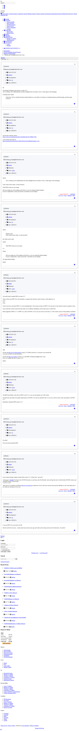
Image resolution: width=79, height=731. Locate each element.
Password (3, 546)
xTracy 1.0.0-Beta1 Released (10, 611)
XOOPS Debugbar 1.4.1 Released (11, 599)
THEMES (7, 35)
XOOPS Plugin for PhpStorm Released (12, 586)
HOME (7, 19)
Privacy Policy (11, 725)
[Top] (74, 103)
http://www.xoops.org (26, 485)
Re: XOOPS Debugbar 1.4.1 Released (12, 574)
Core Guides (7, 665)
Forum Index (5, 13)
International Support (56, 13)
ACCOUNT (8, 42)
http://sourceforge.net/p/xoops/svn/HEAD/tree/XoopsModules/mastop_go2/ (21, 141)
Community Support (22, 13)
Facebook (6, 713)
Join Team (6, 700)
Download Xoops (8, 673)
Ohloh (5, 719)
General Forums (13, 13)
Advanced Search (5, 561)
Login (8, 44)
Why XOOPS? (10, 23)
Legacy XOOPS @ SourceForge (12, 691)
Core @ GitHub (8, 686)
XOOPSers (6, 655)
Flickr (5, 716)
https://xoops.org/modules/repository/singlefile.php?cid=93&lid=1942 (19, 137)
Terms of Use (4, 725)
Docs (65, 195)
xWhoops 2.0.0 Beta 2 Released (11, 605)
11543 (13, 170)
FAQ (5, 664)
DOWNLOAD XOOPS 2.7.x (12, 48)
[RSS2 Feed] (34, 725)
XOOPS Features (11, 24)
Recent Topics (10, 33)
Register (9, 45)
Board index (7, 50)
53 (12, 80)
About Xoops (7, 650)
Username (3, 543)
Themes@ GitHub (8, 676)
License (9, 29)
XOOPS (7, 20)
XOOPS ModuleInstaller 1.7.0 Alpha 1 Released (14, 623)
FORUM (7, 30)
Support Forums (8, 678)
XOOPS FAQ (8, 41)
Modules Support (32, 13)
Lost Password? (44, 553)
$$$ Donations (7, 699)
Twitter (5, 720)
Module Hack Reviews (67, 13)
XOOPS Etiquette (8, 657)
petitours (10, 75)
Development (48, 13)
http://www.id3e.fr (12, 356)
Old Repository (10, 40)
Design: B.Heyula (39, 728)
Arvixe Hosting (25, 725)
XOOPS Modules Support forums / (12, 52)
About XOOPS (10, 22)
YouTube (6, 717)
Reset (9, 551)
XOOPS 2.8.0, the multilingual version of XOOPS (15, 617)
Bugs (74, 195)
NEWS (7, 34)
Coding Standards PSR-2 (10, 693)
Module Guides (7, 667)
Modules (70, 195)
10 (75, 501)
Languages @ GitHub (9, 677)
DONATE (72, 194)
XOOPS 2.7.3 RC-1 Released (10, 592)
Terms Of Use (10, 26)
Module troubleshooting (9, 53)
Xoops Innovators (8, 654)
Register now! (34, 553)
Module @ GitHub (11, 38)
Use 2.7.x (61, 195)
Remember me (6, 550)
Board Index (10, 31)
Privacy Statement (11, 27)
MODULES (8, 37)
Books (5, 663)
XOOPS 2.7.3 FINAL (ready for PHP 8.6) (13, 568)
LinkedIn (6, 715)
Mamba (10, 165)
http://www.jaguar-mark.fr (14, 352)
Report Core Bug (8, 707)
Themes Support (40, 13)
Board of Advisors (8, 652)
